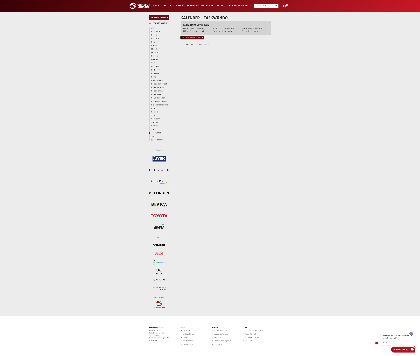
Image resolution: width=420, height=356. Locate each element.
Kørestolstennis (157, 94)
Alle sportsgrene (158, 23)
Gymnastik (155, 66)
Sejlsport (154, 115)
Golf (153, 63)
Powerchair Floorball (159, 98)
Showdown (155, 119)
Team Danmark (250, 334)
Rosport (154, 112)
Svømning (155, 129)
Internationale (190, 38)
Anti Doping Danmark (252, 337)
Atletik (153, 28)
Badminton (155, 31)
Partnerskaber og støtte (223, 341)
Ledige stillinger (188, 334)
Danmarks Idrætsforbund (254, 331)
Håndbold (155, 73)
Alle (182, 38)
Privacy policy (188, 344)
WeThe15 (248, 341)
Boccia (154, 35)
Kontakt (185, 337)
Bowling (154, 42)
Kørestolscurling (157, 87)
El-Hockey (155, 49)
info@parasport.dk (161, 338)
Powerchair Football (159, 101)
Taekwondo (156, 133)
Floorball (154, 52)
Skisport (154, 122)
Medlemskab (218, 337)
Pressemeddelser (220, 331)
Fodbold (154, 56)
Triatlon (154, 136)
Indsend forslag (159, 17)
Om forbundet (188, 331)
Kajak (153, 77)
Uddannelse (218, 344)
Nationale (200, 38)
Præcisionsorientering (159, 105)
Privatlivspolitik (188, 341)
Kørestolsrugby (157, 91)
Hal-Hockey (155, 70)
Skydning (154, 126)
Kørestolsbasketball (159, 84)
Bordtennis (155, 38)
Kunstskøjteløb (157, 80)
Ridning (154, 108)
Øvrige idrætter (157, 140)
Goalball (154, 59)
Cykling (154, 45)
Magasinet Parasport (221, 334)
